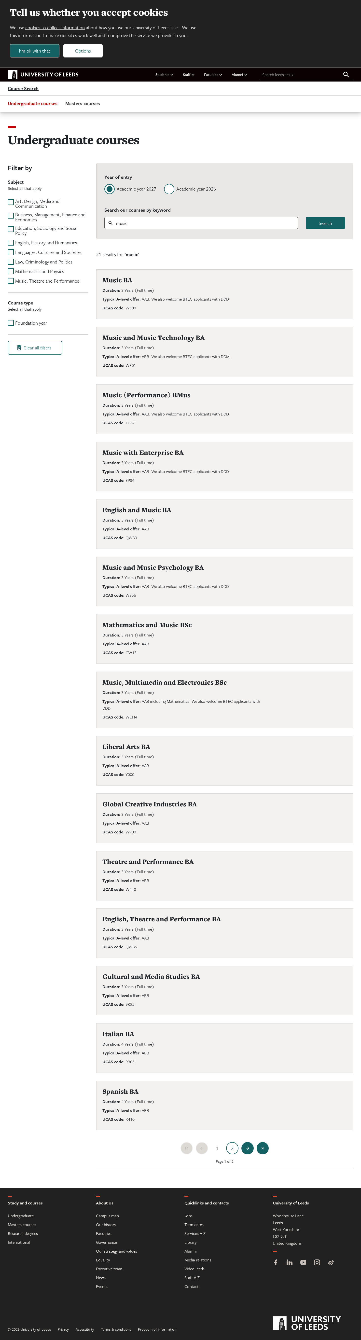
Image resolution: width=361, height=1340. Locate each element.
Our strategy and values (116, 1251)
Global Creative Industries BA (149, 804)
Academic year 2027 (136, 188)
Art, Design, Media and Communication (37, 203)
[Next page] (247, 1148)
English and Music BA (136, 509)
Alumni (237, 74)
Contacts (192, 1286)
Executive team (109, 1269)
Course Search (23, 88)
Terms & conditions (116, 1329)
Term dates (194, 1224)
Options (83, 50)
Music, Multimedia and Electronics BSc (164, 682)
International (19, 1242)
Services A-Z (195, 1233)
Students (162, 74)
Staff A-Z (192, 1277)
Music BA (117, 280)
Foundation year (31, 322)
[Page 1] (217, 1148)
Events (102, 1286)
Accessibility (85, 1329)
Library (190, 1242)
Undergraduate (21, 1216)
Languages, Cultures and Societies (48, 252)
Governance (106, 1242)
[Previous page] (202, 1148)
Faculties (211, 74)
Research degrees (23, 1233)
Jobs (188, 1216)
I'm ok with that (34, 50)
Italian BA (118, 1033)
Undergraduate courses (32, 103)
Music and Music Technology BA (153, 337)
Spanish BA (120, 1091)
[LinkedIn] (289, 1263)
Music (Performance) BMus (146, 395)
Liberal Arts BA (126, 746)
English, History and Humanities (46, 242)
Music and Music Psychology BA (153, 567)
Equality (103, 1260)
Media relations (197, 1260)
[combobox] (201, 223)
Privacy (63, 1329)
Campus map (107, 1216)
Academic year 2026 (196, 188)
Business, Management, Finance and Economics (50, 217)
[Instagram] (317, 1263)
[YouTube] (303, 1263)
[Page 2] (232, 1148)
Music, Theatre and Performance (47, 280)
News (101, 1277)
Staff (186, 74)
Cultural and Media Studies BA (151, 976)
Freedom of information (157, 1329)
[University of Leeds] (313, 1323)
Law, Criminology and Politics (43, 261)
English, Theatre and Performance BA (161, 919)
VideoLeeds (194, 1269)
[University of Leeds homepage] (43, 75)
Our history (106, 1224)
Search (325, 223)
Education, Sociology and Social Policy (46, 230)
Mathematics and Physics (39, 271)
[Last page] (263, 1148)
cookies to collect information (55, 27)
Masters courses (82, 103)
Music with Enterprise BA (143, 452)
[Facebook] (276, 1263)
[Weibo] (331, 1263)
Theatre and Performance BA (148, 861)
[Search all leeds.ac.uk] (346, 75)
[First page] (186, 1148)
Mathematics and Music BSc (147, 624)
